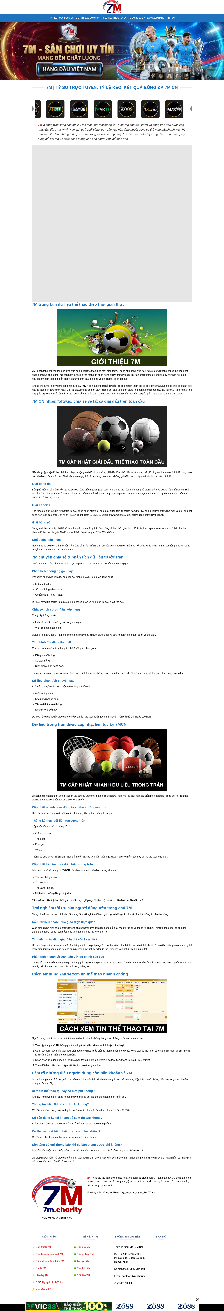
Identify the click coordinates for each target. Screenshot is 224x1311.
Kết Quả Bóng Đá (63, 18)
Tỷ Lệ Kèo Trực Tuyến (113, 18)
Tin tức (170, 18)
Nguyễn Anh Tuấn (52, 1282)
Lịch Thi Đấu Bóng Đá (87, 18)
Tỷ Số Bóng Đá (137, 18)
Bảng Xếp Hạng (155, 18)
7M (50, 18)
